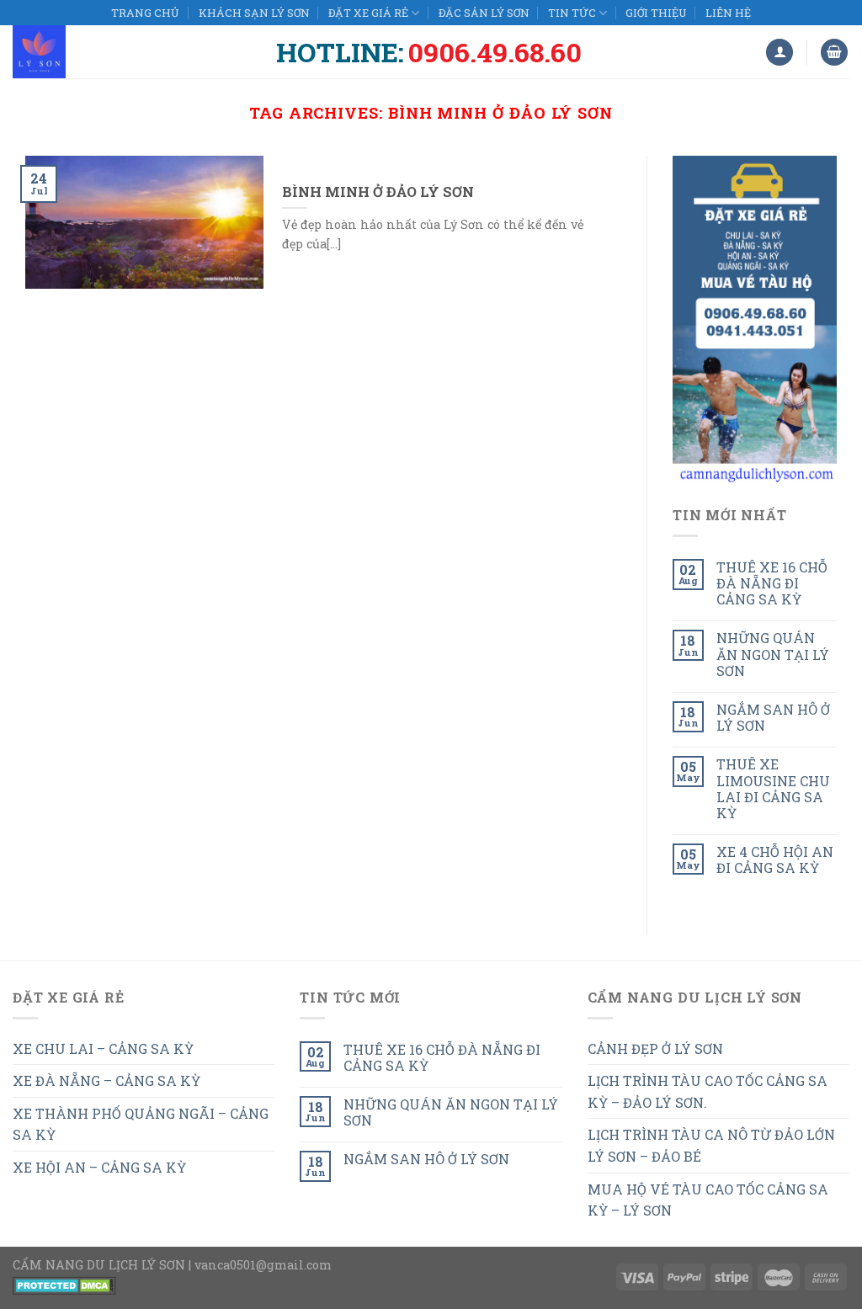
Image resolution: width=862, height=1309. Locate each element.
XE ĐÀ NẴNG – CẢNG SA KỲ (106, 1080)
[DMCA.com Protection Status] (64, 1284)
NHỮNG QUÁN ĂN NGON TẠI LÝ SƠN (772, 654)
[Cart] (834, 53)
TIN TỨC (572, 12)
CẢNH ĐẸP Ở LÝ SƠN (655, 1048)
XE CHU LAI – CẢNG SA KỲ (103, 1048)
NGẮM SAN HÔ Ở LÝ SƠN (773, 717)
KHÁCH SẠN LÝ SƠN (254, 12)
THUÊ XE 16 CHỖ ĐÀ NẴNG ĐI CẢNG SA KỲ (771, 583)
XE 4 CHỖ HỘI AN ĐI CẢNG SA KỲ (774, 859)
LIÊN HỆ (728, 12)
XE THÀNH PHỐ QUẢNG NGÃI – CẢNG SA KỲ (141, 1124)
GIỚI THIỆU (655, 12)
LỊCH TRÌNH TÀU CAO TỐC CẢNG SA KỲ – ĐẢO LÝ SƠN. (707, 1091)
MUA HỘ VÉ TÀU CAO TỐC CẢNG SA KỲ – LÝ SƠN (708, 1200)
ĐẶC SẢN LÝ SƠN (484, 12)
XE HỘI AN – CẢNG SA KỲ (99, 1167)
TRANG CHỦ (145, 12)
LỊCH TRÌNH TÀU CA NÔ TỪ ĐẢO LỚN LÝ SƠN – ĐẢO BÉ (711, 1145)
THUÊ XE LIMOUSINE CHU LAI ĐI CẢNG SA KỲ (773, 788)
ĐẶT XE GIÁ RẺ (368, 12)
